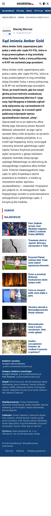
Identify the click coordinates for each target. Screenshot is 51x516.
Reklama (20, 451)
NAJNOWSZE (8, 11)
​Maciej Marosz (22, 29)
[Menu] (3, 4)
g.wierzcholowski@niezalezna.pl (17, 366)
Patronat (9, 451)
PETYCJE (38, 11)
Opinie (21, 17)
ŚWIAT (29, 11)
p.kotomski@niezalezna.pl (28, 376)
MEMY (48, 11)
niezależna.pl (9, 17)
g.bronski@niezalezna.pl (30, 374)
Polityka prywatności (36, 451)
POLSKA (20, 11)
